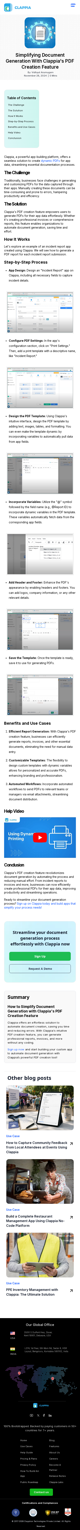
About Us (54, 1452)
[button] (73, 8)
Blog (52, 1440)
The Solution (15, 110)
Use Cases (26, 1446)
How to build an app (29, 1474)
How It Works (15, 116)
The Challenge (16, 104)
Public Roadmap (29, 1482)
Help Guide (26, 1452)
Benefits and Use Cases (21, 127)
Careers (53, 1458)
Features (54, 1446)
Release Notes (57, 1476)
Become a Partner (55, 1467)
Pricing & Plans (28, 1458)
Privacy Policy (28, 1464)
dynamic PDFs (50, 160)
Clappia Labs (56, 1482)
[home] (26, 7)
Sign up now (16, 1049)
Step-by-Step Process (21, 121)
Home (23, 1440)
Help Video (14, 132)
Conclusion (14, 138)
